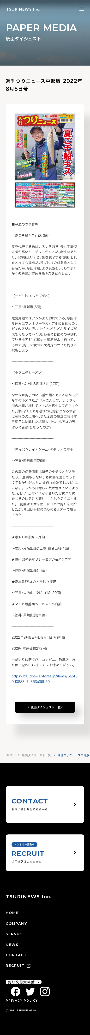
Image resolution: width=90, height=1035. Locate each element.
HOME (10, 755)
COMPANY (16, 923)
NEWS (12, 945)
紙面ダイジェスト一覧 (36, 755)
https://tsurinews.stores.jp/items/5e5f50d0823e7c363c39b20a (45, 679)
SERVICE (15, 934)
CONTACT (16, 955)
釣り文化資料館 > (23, 982)
